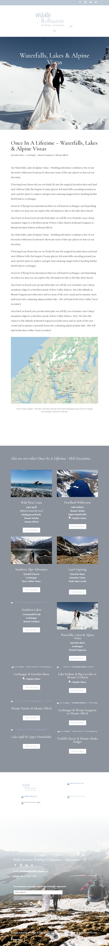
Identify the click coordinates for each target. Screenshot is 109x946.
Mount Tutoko (31, 518)
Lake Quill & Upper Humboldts (31, 737)
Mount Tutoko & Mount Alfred (31, 708)
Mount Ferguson (77, 650)
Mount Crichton (31, 621)
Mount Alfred (31, 521)
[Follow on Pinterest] (96, 2)
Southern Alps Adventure (31, 569)
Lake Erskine (77, 507)
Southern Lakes (31, 610)
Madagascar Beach (31, 514)
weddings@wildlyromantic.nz (34, 871)
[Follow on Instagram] (85, 2)
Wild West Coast (31, 503)
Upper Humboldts (77, 514)
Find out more (77, 592)
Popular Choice (79, 518)
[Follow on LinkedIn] (91, 2)
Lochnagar (31, 577)
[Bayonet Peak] (54, 403)
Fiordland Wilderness (77, 502)
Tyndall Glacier (31, 574)
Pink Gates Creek (77, 581)
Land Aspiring (77, 569)
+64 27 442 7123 (28, 876)
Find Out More (31, 530)
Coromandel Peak (31, 614)
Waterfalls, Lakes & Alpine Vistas (77, 636)
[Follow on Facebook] (80, 2)
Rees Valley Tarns (31, 581)
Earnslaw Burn (77, 574)
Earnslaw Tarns (77, 577)
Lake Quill (31, 507)
